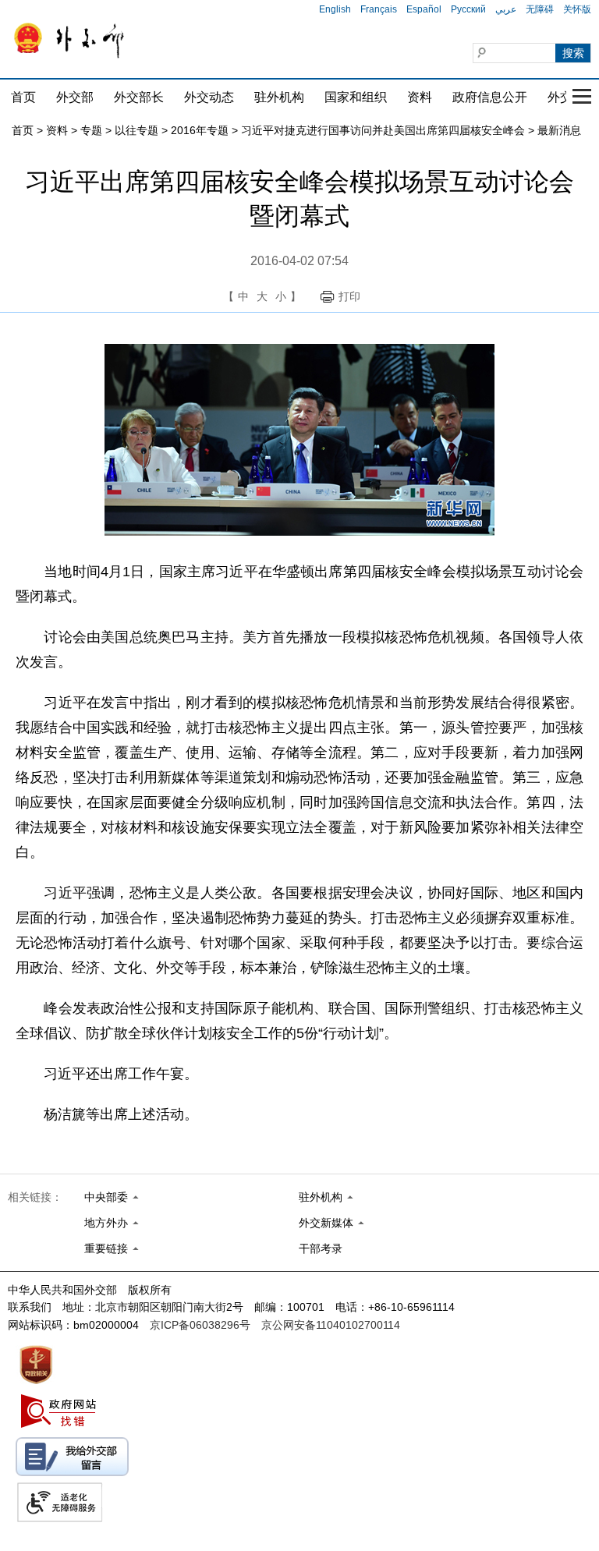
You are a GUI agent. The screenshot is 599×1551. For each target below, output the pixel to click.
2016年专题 (200, 130)
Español (423, 9)
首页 (23, 97)
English (335, 9)
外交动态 (209, 97)
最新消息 (559, 130)
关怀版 (577, 9)
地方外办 (106, 1222)
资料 (419, 97)
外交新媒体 (326, 1222)
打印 (349, 296)
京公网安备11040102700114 (330, 1325)
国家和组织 (355, 97)
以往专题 (136, 130)
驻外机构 (279, 97)
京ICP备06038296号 (200, 1325)
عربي (505, 9)
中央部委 (106, 1197)
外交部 (75, 97)
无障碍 (540, 9)
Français (378, 9)
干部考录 (320, 1248)
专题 (91, 130)
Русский (468, 9)
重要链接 (106, 1248)
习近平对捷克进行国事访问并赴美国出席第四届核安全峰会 (383, 130)
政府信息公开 (489, 97)
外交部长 (139, 97)
